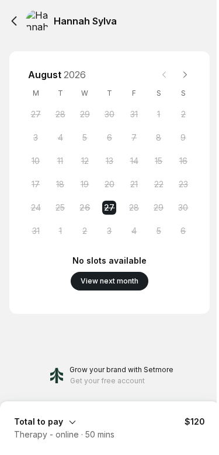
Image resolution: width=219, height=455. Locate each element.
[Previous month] (164, 74)
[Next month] (185, 74)
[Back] (14, 21)
